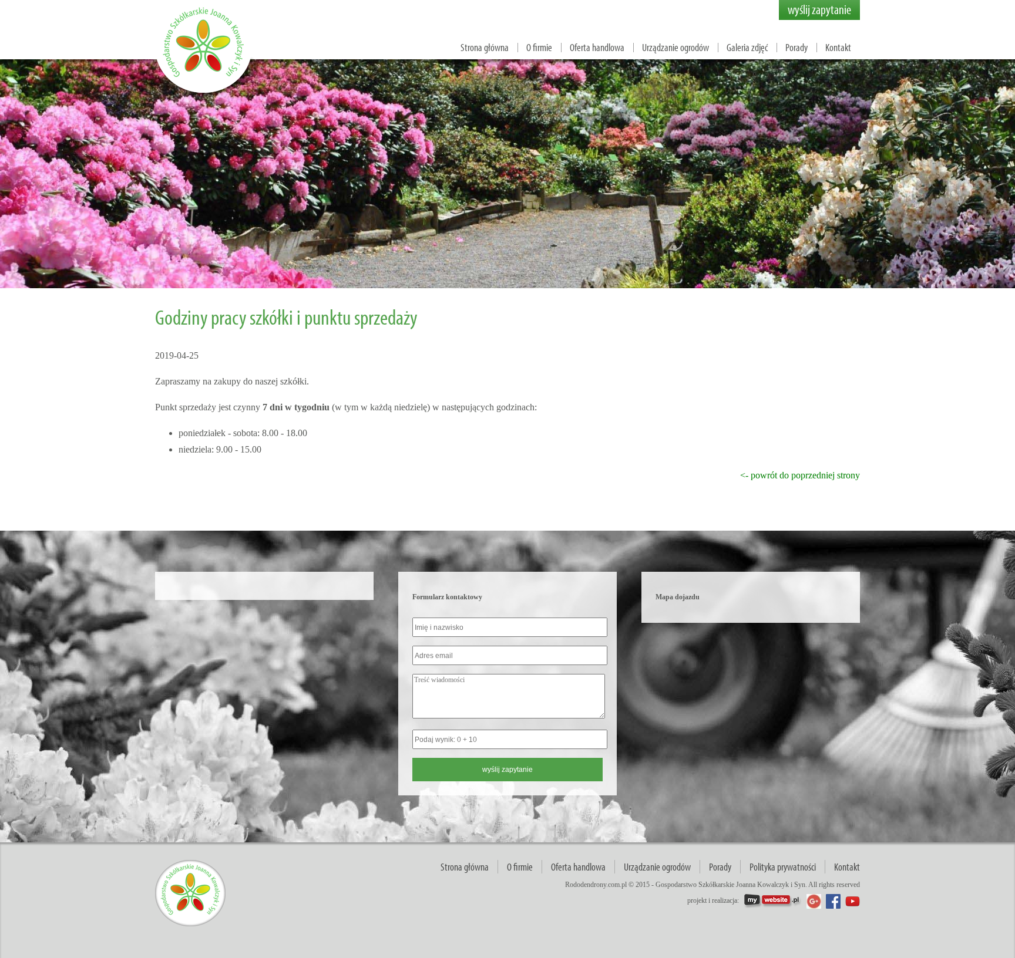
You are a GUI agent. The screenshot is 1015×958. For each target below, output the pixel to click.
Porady (796, 47)
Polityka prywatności (783, 866)
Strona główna (485, 47)
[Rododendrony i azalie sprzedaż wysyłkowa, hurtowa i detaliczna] (205, 94)
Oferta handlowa (597, 47)
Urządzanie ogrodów (675, 47)
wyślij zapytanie (819, 9)
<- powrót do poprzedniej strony (800, 475)
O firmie (539, 47)
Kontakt (838, 47)
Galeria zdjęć (747, 47)
